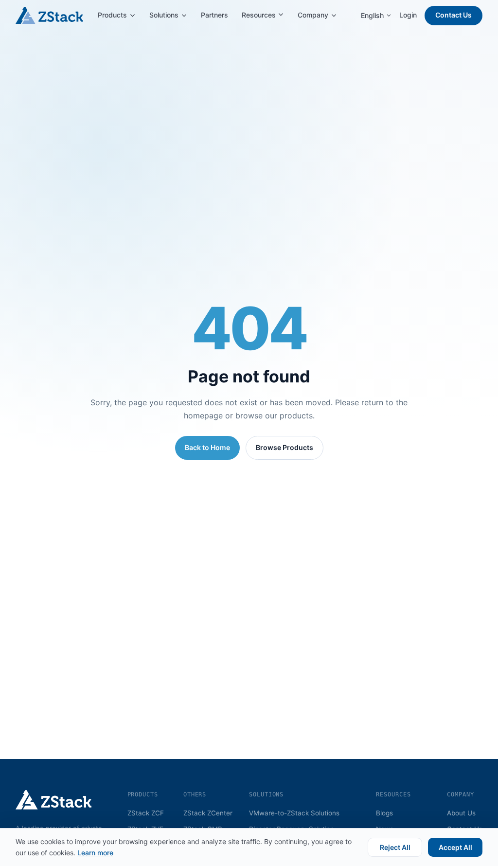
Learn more (95, 852)
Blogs (384, 813)
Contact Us (453, 15)
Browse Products (284, 447)
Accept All (455, 847)
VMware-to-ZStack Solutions (294, 813)
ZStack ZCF (145, 813)
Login (408, 15)
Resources (260, 15)
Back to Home (207, 447)
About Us (461, 813)
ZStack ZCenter (207, 813)
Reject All (395, 847)
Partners (214, 15)
